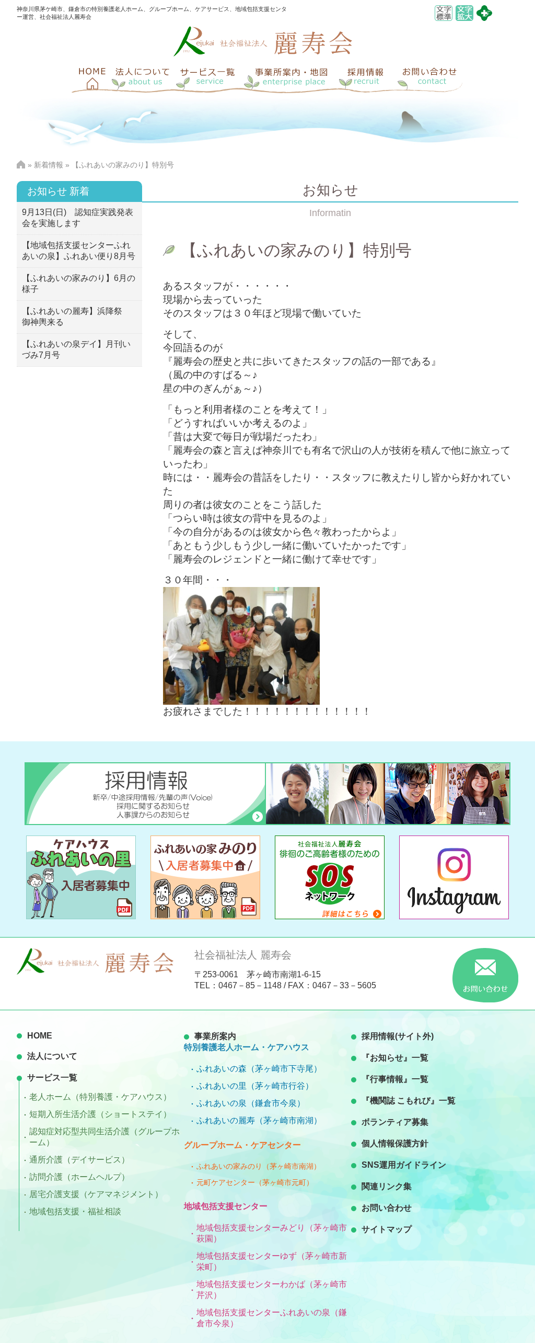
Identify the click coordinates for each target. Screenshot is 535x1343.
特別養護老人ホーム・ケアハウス (246, 1047)
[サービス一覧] (210, 77)
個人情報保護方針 (395, 1143)
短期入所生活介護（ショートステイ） (100, 1114)
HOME (39, 1035)
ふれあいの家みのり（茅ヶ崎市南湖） (258, 1166)
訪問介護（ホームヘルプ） (79, 1176)
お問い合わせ (387, 1207)
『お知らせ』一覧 (395, 1057)
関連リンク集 (387, 1186)
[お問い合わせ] (429, 77)
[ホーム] (90, 77)
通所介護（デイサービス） (79, 1159)
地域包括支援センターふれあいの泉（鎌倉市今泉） (271, 1318)
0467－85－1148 (250, 985)
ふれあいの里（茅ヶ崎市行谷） (254, 1085)
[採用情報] (367, 77)
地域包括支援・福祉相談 (75, 1211)
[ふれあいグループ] (484, 18)
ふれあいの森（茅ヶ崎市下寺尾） (259, 1068)
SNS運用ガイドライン (404, 1164)
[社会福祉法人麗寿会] (262, 53)
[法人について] (142, 77)
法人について (52, 1056)
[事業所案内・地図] (291, 77)
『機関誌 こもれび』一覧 (409, 1100)
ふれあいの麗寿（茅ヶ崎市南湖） (259, 1120)
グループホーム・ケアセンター (242, 1145)
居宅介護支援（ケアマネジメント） (96, 1194)
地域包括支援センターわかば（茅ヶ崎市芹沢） (271, 1290)
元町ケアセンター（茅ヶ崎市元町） (254, 1182)
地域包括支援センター (226, 1206)
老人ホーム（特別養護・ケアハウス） (100, 1096)
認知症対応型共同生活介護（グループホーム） (104, 1137)
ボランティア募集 (395, 1122)
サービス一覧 (52, 1077)
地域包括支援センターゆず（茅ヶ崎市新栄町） (271, 1261)
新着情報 (48, 165)
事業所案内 (215, 1036)
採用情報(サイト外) (398, 1036)
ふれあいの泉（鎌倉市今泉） (250, 1103)
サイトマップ (387, 1229)
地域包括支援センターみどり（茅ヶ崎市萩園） (271, 1233)
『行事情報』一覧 (395, 1079)
